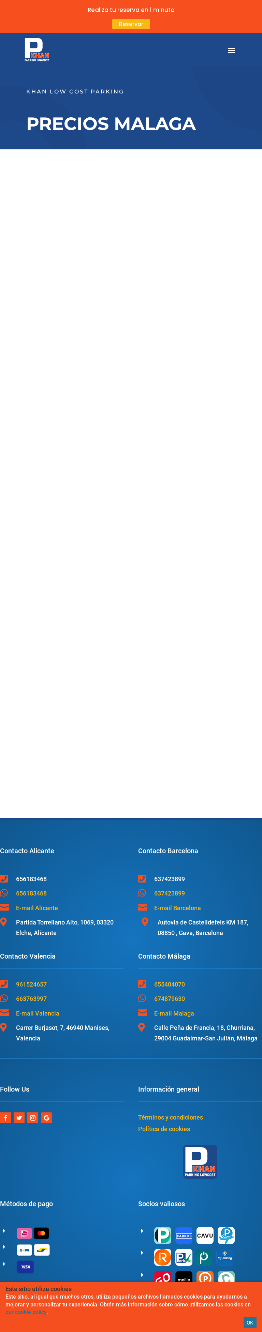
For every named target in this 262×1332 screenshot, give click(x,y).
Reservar (131, 24)
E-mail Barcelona (177, 908)
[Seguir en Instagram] (32, 1117)
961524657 (31, 984)
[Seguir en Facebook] (5, 1117)
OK (250, 1323)
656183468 (31, 893)
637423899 (169, 893)
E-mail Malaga (174, 1013)
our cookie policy (25, 1312)
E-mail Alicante (37, 908)
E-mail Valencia (37, 1013)
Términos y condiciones (170, 1117)
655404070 (169, 984)
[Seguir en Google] (46, 1117)
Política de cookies (164, 1129)
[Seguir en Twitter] (19, 1117)
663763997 (31, 998)
